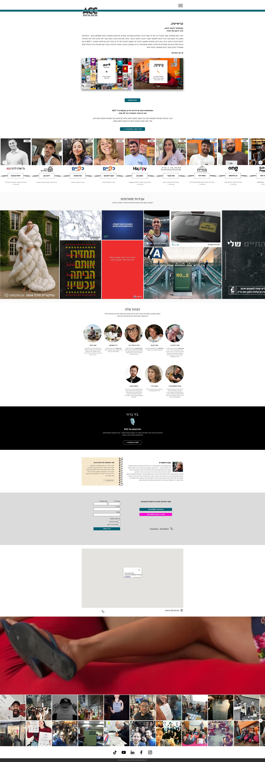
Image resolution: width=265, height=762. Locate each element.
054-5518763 (164, 529)
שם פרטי (117, 501)
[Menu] (180, 5)
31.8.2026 (151, 514)
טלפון (118, 512)
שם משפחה (103, 501)
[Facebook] (141, 752)
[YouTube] (123, 752)
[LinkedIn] (132, 752)
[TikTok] (114, 752)
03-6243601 (154, 529)
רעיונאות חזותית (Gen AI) (106, 77)
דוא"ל (118, 507)
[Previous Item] (260, 162)
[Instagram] (150, 752)
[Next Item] (4, 162)
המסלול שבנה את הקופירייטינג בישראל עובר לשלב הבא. (158, 78)
